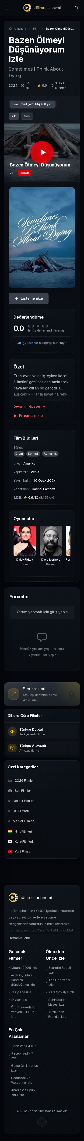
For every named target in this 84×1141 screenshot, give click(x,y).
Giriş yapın (25, 343)
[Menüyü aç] (7, 8)
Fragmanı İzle (31, 415)
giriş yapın (59, 612)
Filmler (36, 28)
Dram (19, 453)
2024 (13, 85)
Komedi (33, 453)
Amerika (29, 463)
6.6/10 (41, 497)
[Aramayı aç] (76, 8)
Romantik (50, 453)
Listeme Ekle (32, 298)
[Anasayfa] (42, 8)
